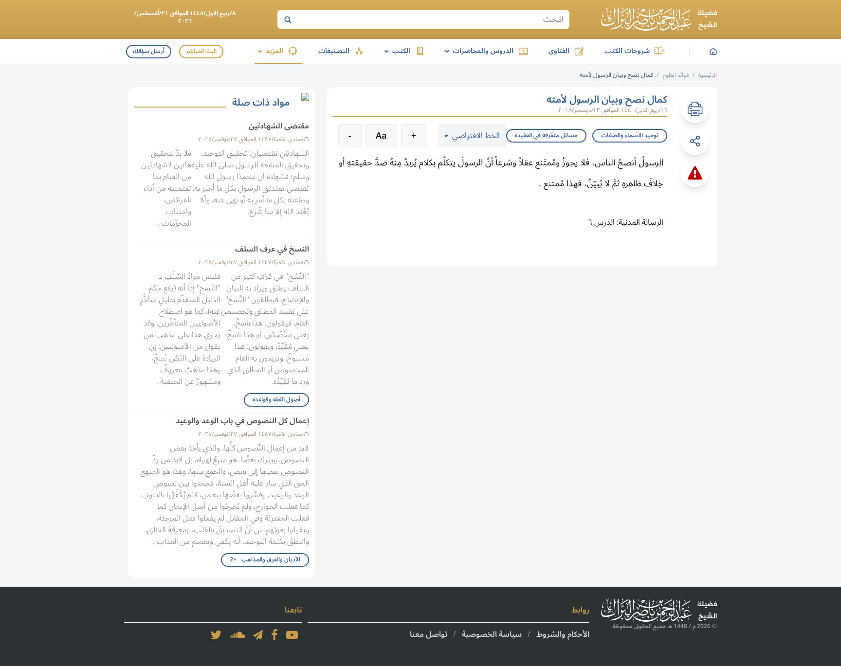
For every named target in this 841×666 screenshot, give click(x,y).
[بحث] (287, 19)
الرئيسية (707, 75)
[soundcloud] (237, 635)
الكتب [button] (395, 51)
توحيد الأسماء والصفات (629, 135)
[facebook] (274, 635)
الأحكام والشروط (562, 634)
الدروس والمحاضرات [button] (477, 51)
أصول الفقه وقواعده (276, 400)
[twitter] (216, 635)
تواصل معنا (428, 634)
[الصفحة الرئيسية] (659, 19)
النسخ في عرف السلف (272, 249)
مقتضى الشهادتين (279, 126)
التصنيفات (333, 51)
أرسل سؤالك (149, 51)
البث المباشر (201, 51)
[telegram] (258, 635)
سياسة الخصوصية (492, 634)
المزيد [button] (269, 51)
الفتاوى (558, 51)
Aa (381, 135)
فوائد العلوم (676, 75)
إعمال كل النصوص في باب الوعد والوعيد (242, 421)
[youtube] (292, 635)
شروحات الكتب (627, 51)
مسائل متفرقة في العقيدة (546, 135)
